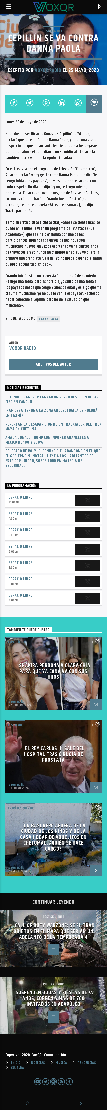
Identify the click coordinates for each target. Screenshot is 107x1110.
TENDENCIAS (87, 1063)
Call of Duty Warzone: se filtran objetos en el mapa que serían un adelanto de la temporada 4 (54, 931)
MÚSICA (61, 1063)
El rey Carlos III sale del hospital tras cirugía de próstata (54, 754)
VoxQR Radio (48, 70)
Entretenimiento (20, 808)
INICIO (15, 1063)
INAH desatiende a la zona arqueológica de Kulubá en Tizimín (51, 413)
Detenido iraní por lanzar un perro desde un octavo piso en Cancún (53, 399)
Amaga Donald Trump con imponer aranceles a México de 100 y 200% (47, 440)
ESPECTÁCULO (53, 31)
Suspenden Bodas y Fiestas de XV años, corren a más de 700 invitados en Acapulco (55, 998)
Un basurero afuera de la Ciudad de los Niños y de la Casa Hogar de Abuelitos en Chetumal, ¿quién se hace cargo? (53, 837)
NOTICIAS (38, 1063)
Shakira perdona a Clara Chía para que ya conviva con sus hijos (54, 671)
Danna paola (48, 319)
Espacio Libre (21, 497)
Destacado (15, 725)
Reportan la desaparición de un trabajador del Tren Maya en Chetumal (53, 427)
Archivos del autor (53, 364)
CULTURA (17, 1067)
